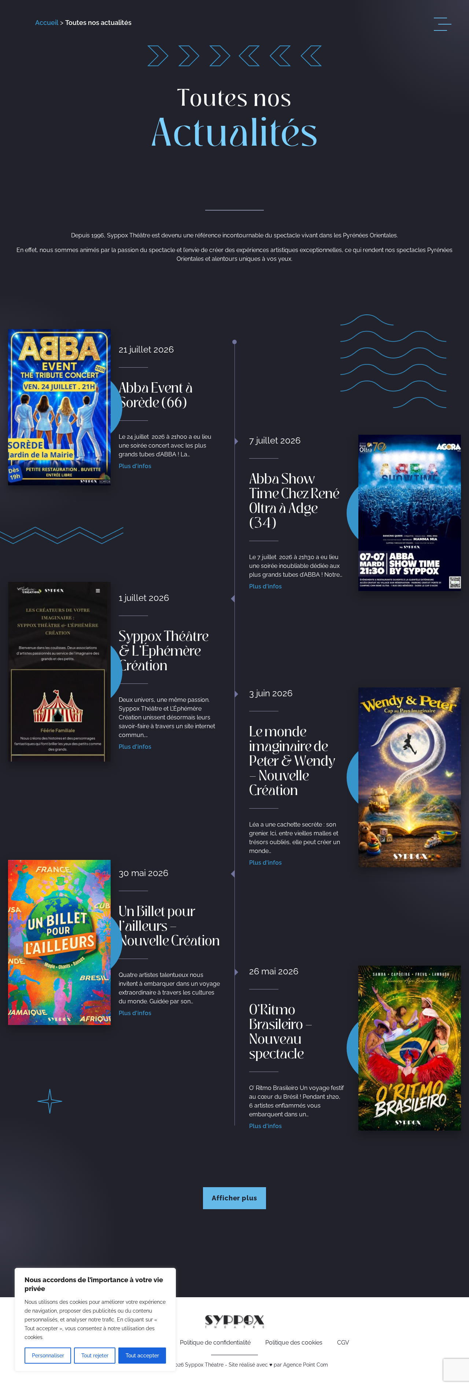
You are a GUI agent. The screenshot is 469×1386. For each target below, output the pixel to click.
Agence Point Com (305, 1365)
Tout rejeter (94, 1355)
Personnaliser (48, 1355)
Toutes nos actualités (98, 22)
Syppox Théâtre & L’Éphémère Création (163, 649)
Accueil (46, 22)
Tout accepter (142, 1355)
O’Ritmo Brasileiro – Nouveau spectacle (281, 1030)
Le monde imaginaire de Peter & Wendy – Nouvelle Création (292, 760)
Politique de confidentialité (215, 1342)
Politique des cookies (293, 1342)
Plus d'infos (135, 466)
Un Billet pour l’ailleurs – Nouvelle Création (169, 924)
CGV (343, 1342)
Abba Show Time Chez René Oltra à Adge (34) (294, 499)
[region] (95, 1319)
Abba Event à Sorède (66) (156, 394)
